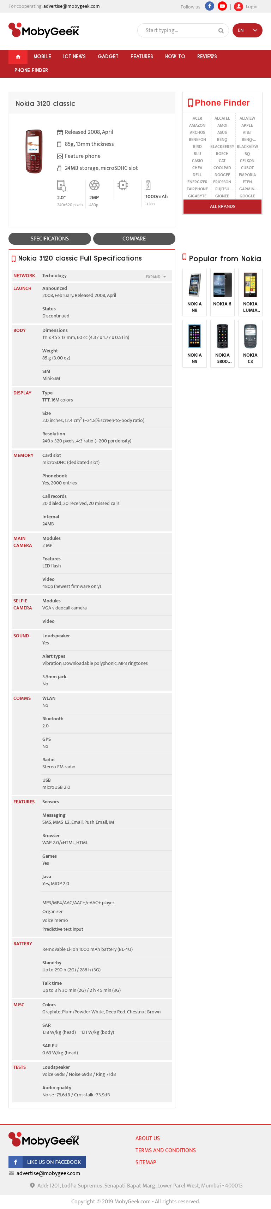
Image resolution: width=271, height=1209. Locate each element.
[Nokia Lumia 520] (250, 296)
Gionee (222, 195)
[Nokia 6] (222, 296)
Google (247, 195)
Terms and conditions (166, 1150)
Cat (222, 160)
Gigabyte (197, 195)
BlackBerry (222, 146)
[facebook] (47, 1166)
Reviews (207, 56)
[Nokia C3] (250, 347)
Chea (197, 167)
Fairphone (197, 188)
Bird (197, 146)
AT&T (247, 132)
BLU (197, 153)
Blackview (247, 146)
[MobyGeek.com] (43, 30)
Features (142, 56)
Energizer (197, 181)
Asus (222, 132)
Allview (247, 118)
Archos (197, 132)
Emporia (247, 174)
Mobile (42, 56)
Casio (197, 160)
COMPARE (134, 239)
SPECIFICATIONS (50, 239)
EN (240, 30)
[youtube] (222, 6)
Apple (247, 125)
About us (148, 1138)
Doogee (222, 174)
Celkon (247, 160)
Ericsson (222, 181)
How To (175, 56)
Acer (197, 118)
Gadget (108, 56)
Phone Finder (31, 70)
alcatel (222, 118)
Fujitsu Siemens (222, 188)
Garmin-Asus (247, 188)
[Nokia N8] (194, 296)
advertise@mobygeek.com (71, 6)
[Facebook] (209, 6)
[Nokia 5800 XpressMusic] (222, 347)
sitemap (146, 1162)
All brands (222, 206)
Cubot (247, 167)
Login (251, 5)
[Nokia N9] (194, 347)
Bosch (222, 153)
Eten (247, 181)
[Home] (18, 57)
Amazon (197, 125)
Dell (197, 174)
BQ (247, 153)
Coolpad (222, 167)
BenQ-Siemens (247, 139)
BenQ (222, 139)
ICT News (74, 56)
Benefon (197, 139)
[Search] (221, 30)
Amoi (222, 125)
